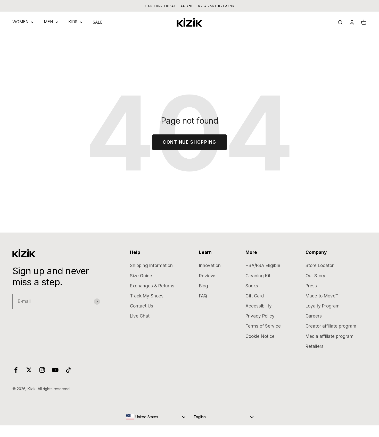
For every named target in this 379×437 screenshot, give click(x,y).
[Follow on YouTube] (55, 369)
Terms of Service (263, 326)
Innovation (210, 265)
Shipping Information (151, 265)
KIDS (72, 21)
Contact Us (141, 306)
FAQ (203, 295)
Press (311, 285)
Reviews (208, 275)
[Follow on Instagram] (42, 369)
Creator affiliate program (331, 326)
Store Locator (320, 265)
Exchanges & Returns (152, 285)
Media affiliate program (329, 336)
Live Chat (140, 316)
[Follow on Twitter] (29, 369)
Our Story (315, 275)
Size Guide (141, 275)
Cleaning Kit (257, 275)
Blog (203, 285)
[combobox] (155, 417)
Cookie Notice (260, 336)
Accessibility (258, 306)
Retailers (315, 346)
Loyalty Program (323, 306)
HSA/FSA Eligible (262, 265)
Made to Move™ (322, 295)
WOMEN (20, 21)
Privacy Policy (260, 316)
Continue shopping (189, 142)
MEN (48, 21)
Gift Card (254, 295)
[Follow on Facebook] (15, 369)
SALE (98, 22)
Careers (314, 316)
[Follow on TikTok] (68, 369)
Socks (251, 285)
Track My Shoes (146, 295)
